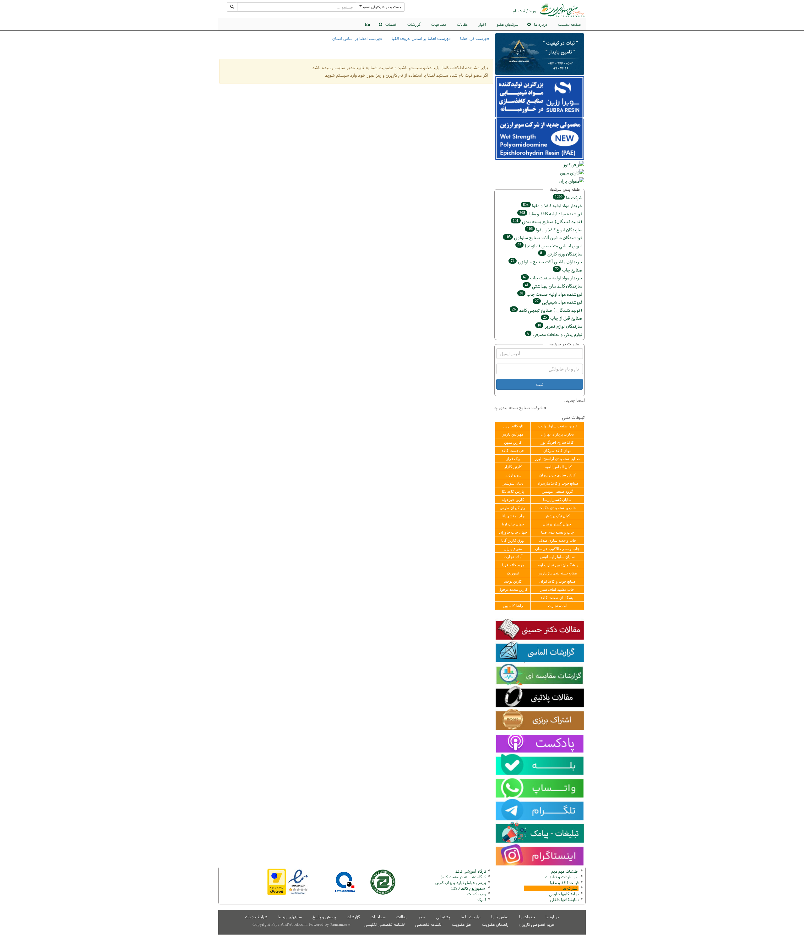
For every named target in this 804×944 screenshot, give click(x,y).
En (367, 24)
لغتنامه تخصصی (428, 924)
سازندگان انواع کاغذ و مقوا (554, 229)
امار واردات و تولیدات (562, 877)
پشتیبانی (443, 917)
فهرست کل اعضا (474, 38)
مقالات (462, 24)
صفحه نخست (569, 24)
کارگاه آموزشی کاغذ (470, 871)
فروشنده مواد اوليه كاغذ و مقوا (550, 213)
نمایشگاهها (564, 894)
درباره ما (552, 917)
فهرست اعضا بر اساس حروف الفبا (421, 38)
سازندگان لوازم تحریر (559, 326)
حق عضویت (461, 924)
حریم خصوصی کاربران (537, 924)
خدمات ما (527, 917)
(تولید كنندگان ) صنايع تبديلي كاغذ (547, 310)
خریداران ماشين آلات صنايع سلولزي (546, 261)
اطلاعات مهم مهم (565, 871)
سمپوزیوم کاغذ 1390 (468, 888)
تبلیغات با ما (471, 917)
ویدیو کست (476, 894)
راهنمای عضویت (495, 924)
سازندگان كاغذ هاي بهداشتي (553, 286)
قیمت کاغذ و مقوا (564, 883)
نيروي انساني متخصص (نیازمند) (550, 245)
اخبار (482, 24)
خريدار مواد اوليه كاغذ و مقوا (552, 205)
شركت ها (568, 197)
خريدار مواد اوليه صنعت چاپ (552, 277)
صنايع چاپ (568, 269)
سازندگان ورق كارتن (561, 253)
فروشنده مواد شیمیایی (558, 302)
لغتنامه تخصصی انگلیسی (384, 924)
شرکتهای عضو (508, 24)
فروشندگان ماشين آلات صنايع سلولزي (543, 237)
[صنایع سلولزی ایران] (562, 10)
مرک (481, 900)
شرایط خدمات (256, 917)
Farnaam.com (340, 924)
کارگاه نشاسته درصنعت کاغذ (462, 877)
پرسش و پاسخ (324, 917)
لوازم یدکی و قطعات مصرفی (554, 334)
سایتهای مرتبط (290, 917)
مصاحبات (438, 24)
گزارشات (414, 24)
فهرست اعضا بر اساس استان (357, 38)
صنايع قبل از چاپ (562, 318)
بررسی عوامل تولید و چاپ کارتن (460, 883)
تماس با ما (499, 917)
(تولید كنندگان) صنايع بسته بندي (547, 221)
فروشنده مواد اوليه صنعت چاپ (550, 294)
